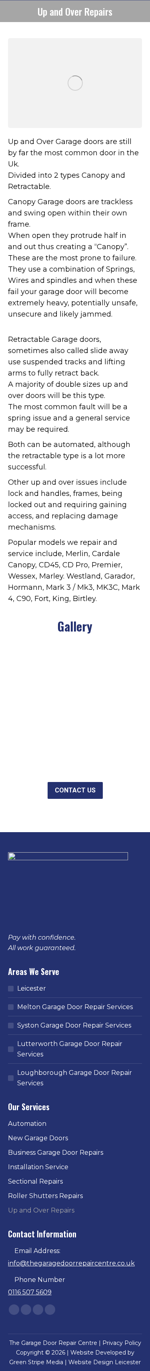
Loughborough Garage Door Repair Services (74, 1078)
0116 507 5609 (30, 1292)
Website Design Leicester (104, 1362)
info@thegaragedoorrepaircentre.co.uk (71, 1263)
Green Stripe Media (36, 1362)
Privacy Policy (121, 1343)
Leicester (31, 988)
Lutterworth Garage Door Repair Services (69, 1049)
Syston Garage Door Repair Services (74, 1025)
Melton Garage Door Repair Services (75, 1007)
